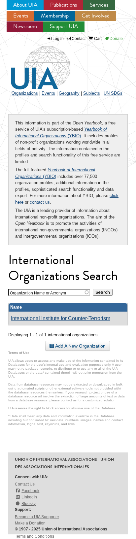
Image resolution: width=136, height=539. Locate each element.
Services (99, 5)
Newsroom (25, 26)
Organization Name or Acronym (38, 293)
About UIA (25, 5)
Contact (78, 38)
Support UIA (64, 26)
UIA (33, 64)
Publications (63, 5)
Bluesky (28, 503)
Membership (55, 16)
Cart (97, 38)
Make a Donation (30, 523)
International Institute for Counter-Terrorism (60, 318)
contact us (40, 202)
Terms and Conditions (34, 536)
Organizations (25, 93)
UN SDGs (113, 93)
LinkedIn (29, 497)
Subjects (91, 93)
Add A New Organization (80, 346)
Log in (58, 38)
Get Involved (96, 16)
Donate (116, 38)
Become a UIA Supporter (37, 517)
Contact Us (25, 484)
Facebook (30, 490)
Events (20, 16)
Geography (69, 93)
